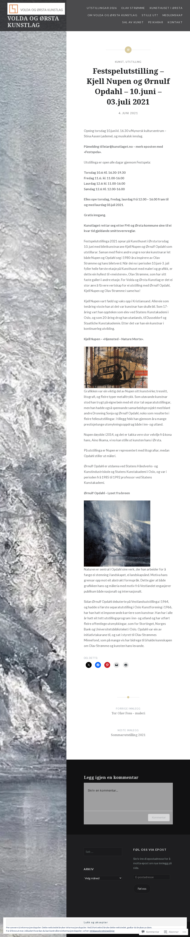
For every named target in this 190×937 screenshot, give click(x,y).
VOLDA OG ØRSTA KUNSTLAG (33, 21)
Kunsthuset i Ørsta (166, 7)
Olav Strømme (133, 7)
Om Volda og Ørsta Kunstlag (112, 15)
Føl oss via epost (149, 849)
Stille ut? (150, 15)
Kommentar (159, 817)
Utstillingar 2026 (102, 7)
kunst (119, 61)
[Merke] (103, 851)
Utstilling (134, 61)
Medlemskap (173, 15)
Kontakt (175, 22)
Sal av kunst (133, 22)
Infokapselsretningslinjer (102, 930)
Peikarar (155, 22)
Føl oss (142, 888)
